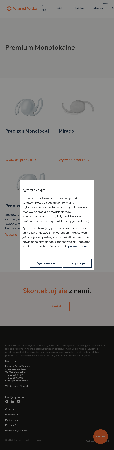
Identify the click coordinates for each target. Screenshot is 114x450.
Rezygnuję (77, 263)
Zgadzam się (45, 263)
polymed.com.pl (79, 246)
